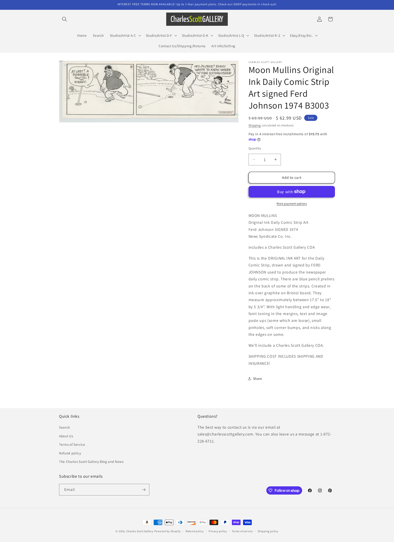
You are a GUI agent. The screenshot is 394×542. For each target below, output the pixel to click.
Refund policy (70, 453)
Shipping (255, 125)
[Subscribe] (143, 490)
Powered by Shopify (167, 531)
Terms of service (242, 531)
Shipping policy (268, 531)
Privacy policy (218, 531)
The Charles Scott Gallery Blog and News (91, 461)
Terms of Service (72, 444)
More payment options (292, 204)
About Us (66, 436)
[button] (64, 19)
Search (64, 427)
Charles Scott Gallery (139, 531)
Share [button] (257, 378)
